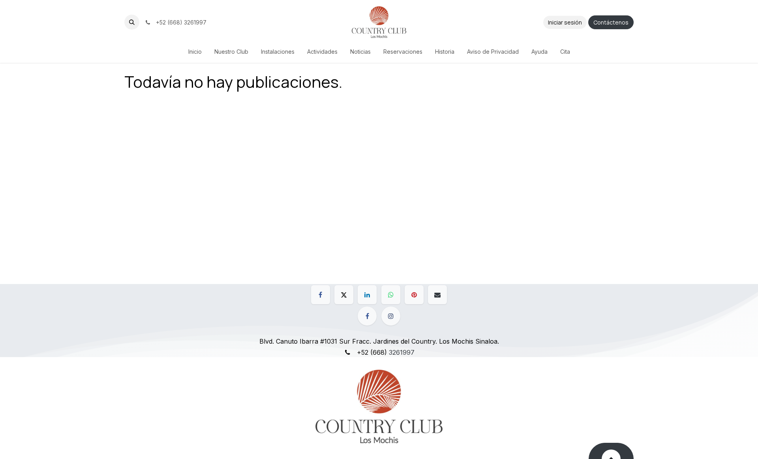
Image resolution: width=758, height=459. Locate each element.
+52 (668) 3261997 (179, 22)
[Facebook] (320, 294)
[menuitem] (195, 51)
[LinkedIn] (367, 294)
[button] (131, 22)
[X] (343, 294)
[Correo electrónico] (437, 294)
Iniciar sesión (565, 22)
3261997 (402, 352)
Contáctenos (611, 22)
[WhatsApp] (390, 294)
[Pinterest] (414, 294)
